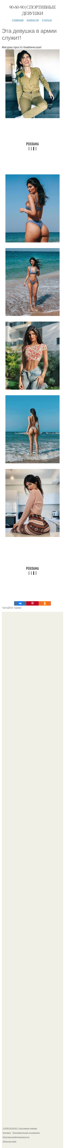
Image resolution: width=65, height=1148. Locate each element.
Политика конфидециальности (16, 1137)
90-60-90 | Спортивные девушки (32, 10)
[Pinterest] (32, 603)
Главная (17, 20)
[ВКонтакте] (20, 603)
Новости (33, 20)
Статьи (47, 20)
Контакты (7, 1132)
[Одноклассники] (45, 603)
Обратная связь (9, 1141)
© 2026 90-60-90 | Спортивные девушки (20, 1128)
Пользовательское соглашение (26, 1132)
